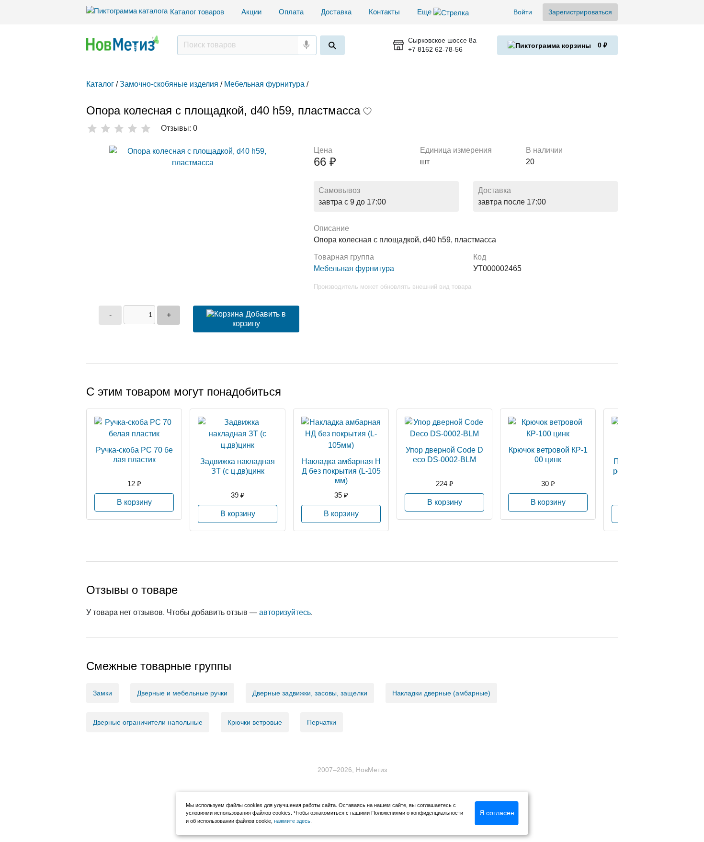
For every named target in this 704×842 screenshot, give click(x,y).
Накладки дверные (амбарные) (441, 693)
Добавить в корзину (259, 319)
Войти (522, 12)
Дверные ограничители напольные (148, 722)
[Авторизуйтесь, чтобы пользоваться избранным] (367, 112)
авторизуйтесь (285, 612)
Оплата (291, 12)
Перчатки (321, 722)
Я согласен (496, 813)
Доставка (336, 12)
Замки (102, 693)
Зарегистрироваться (580, 12)
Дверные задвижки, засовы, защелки (309, 693)
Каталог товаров (197, 12)
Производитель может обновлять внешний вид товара (392, 286)
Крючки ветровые (254, 722)
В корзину (134, 502)
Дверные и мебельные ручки (182, 693)
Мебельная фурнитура (354, 268)
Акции (251, 12)
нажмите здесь (292, 821)
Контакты (384, 12)
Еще (425, 12)
